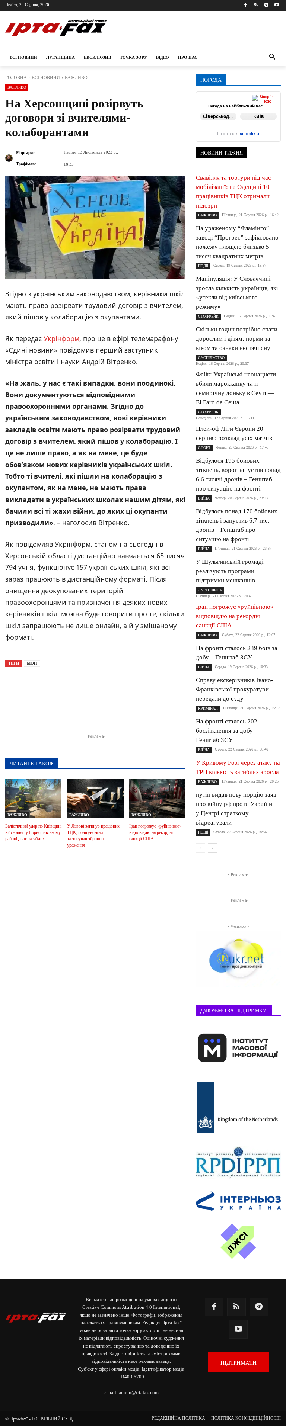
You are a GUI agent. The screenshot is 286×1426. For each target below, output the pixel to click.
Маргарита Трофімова (26, 158)
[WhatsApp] (134, 698)
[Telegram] (266, 5)
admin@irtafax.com (139, 1392)
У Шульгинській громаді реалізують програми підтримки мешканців (230, 571)
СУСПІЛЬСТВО (211, 358)
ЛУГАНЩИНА (210, 590)
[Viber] (116, 698)
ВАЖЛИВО (76, 77)
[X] (99, 698)
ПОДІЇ (203, 266)
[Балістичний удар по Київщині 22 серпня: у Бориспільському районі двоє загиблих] (33, 798)
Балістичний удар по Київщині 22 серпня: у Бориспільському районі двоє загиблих (33, 832)
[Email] (151, 698)
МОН (32, 663)
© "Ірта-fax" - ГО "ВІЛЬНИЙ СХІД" (39, 1419)
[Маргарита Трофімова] (10, 158)
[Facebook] (245, 5)
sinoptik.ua (251, 133)
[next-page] (212, 848)
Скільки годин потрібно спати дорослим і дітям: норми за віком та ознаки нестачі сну (236, 338)
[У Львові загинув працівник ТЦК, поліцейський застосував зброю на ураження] (95, 798)
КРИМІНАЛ (208, 708)
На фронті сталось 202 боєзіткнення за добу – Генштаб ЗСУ (227, 730)
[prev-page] (200, 848)
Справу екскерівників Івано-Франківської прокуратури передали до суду (234, 689)
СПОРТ (204, 448)
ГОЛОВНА (16, 77)
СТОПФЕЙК (208, 316)
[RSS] (256, 5)
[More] (186, 698)
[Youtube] (276, 5)
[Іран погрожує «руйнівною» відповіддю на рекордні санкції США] (157, 798)
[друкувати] (168, 698)
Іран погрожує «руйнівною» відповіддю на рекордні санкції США (155, 832)
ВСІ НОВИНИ (46, 77)
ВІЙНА (204, 498)
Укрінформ (61, 338)
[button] (272, 57)
